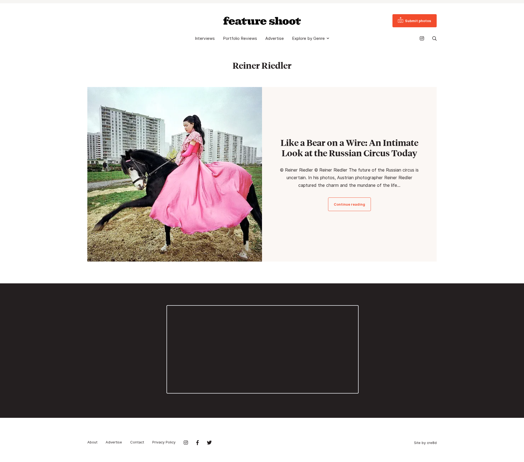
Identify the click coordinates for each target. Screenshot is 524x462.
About (92, 442)
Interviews (205, 38)
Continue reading (349, 204)
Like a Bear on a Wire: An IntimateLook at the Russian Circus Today (349, 147)
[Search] (434, 38)
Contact (137, 442)
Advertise (274, 38)
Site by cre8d (425, 442)
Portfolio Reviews (240, 38)
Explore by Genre (308, 38)
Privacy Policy (163, 442)
